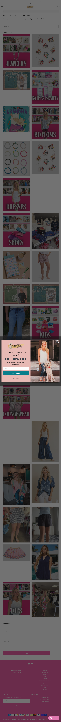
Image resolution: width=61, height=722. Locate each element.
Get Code (16, 373)
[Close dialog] (57, 341)
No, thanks (16, 378)
